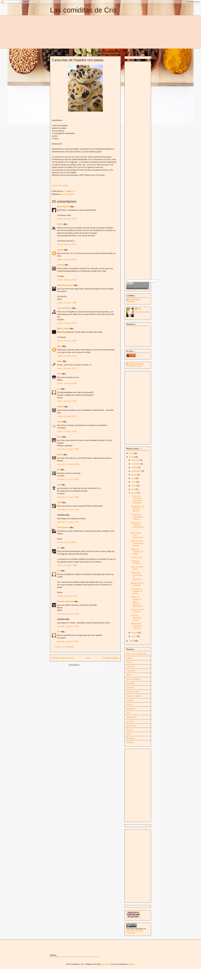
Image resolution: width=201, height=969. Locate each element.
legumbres (130, 709)
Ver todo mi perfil (142, 312)
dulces (63, 194)
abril (133, 489)
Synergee (106, 964)
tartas (128, 734)
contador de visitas (134, 366)
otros (128, 713)
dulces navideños (133, 679)
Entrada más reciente (62, 658)
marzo (134, 493)
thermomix (130, 738)
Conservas (130, 671)
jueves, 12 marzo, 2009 (66, 542)
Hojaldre (70, 194)
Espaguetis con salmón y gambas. (137, 508)
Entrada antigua (111, 658)
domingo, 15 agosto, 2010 (68, 626)
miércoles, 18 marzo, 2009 (68, 614)
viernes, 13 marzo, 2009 (67, 565)
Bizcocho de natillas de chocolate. (136, 626)
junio (133, 482)
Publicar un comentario (64, 647)
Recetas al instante (65, 601)
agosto (134, 475)
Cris (59, 389)
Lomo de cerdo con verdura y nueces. (137, 543)
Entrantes (130, 688)
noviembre (136, 464)
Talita (59, 502)
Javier (59, 422)
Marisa (60, 455)
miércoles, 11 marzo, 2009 (68, 449)
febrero (134, 633)
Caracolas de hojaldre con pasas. (137, 591)
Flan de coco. (136, 557)
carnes (129, 662)
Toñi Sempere (63, 527)
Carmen (60, 265)
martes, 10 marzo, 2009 (66, 219)
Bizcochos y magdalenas (136, 654)
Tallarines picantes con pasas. (137, 551)
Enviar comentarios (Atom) (91, 665)
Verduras (130, 742)
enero (134, 636)
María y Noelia (63, 328)
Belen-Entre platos (65, 285)
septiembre (136, 471)
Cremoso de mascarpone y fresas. (137, 517)
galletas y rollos (132, 692)
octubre (134, 467)
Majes (59, 361)
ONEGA (60, 407)
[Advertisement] (69, 31)
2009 (131, 457)
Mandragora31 (63, 207)
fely (58, 470)
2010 (131, 453)
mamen (60, 250)
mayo (133, 486)
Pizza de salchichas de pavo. (136, 617)
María (59, 346)
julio (133, 478)
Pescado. (130, 721)
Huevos (129, 705)
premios (129, 730)
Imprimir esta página (60, 186)
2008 (131, 641)
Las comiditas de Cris (83, 10)
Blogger (131, 964)
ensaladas (130, 683)
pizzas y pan (131, 726)
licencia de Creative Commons (134, 932)
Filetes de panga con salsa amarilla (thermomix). (137, 601)
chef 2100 (130, 666)
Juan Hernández (64, 308)
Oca (59, 548)
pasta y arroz (131, 717)
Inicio (88, 658)
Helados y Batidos (133, 696)
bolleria (129, 658)
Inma (59, 374)
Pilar (59, 485)
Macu (59, 437)
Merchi (60, 224)
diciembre (135, 460)
